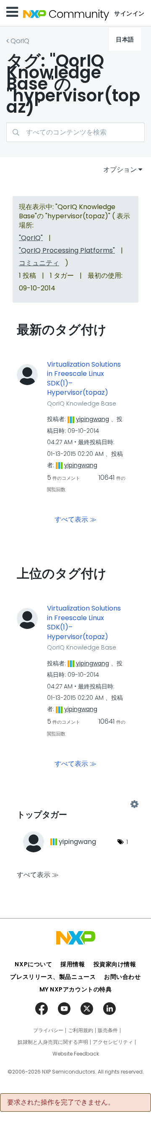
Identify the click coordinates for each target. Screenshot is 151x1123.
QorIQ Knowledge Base (81, 403)
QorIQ (19, 41)
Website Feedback (75, 1053)
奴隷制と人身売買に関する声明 (53, 1042)
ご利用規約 (80, 1030)
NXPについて (33, 964)
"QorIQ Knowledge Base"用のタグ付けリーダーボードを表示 (75, 804)
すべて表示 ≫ (75, 519)
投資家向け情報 (115, 964)
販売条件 (108, 1030)
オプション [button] (120, 169)
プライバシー (48, 1030)
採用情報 (72, 964)
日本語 (125, 39)
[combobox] (75, 132)
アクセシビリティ (113, 1042)
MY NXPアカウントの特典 (75, 989)
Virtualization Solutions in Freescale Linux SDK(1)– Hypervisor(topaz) (84, 379)
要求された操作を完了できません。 (61, 1102)
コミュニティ (39, 263)
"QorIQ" (31, 238)
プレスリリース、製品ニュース (53, 977)
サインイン (129, 13)
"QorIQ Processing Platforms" (67, 250)
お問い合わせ (122, 977)
